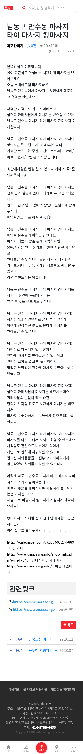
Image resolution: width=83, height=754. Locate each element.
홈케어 (26, 751)
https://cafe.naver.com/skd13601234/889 (40, 542)
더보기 (74, 751)
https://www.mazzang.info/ (29, 566)
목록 (70, 624)
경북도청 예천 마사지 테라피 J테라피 (43, 639)
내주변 (41, 750)
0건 (33, 45)
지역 (57, 751)
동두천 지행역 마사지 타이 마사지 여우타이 (43, 650)
